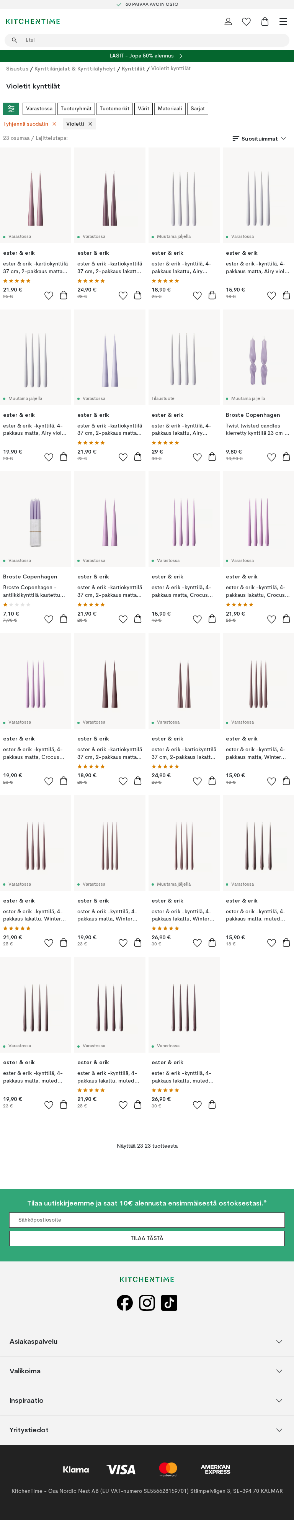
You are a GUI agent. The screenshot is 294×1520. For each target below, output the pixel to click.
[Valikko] (283, 21)
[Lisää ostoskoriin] (63, 295)
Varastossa (39, 108)
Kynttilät (133, 68)
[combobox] (147, 40)
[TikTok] (169, 1303)
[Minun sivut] (228, 21)
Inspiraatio (27, 1400)
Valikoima (25, 1371)
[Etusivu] (33, 21)
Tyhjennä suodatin (25, 124)
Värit (143, 108)
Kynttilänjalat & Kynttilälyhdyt (75, 68)
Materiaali (170, 108)
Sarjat (198, 108)
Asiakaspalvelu (33, 1341)
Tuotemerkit (114, 108)
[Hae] (14, 40)
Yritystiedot (29, 1430)
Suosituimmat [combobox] (260, 138)
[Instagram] (147, 1303)
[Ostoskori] (265, 21)
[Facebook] (125, 1303)
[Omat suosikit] (246, 21)
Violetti (75, 124)
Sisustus (17, 68)
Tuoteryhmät (76, 108)
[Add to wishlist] (49, 295)
